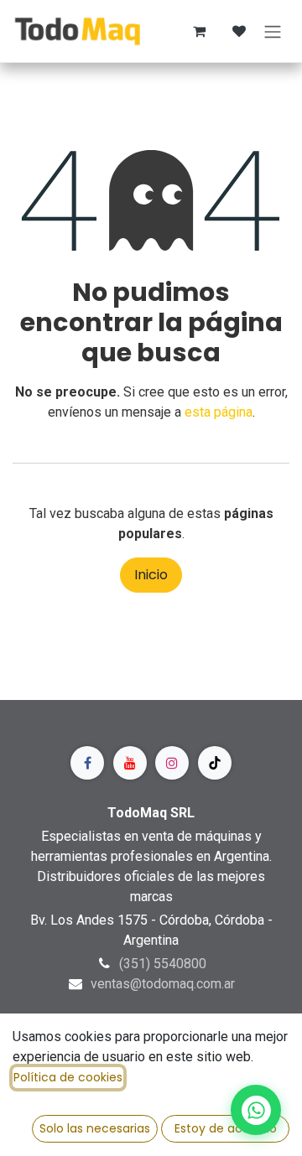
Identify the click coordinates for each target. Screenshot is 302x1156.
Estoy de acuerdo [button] (225, 1128)
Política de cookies (67, 1077)
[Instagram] (172, 763)
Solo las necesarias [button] (94, 1128)
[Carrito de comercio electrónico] (199, 31)
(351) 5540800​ (162, 964)
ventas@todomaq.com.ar (163, 984)
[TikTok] (215, 763)
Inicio (151, 574)
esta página (219, 412)
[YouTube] (130, 763)
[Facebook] (87, 763)
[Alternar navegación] (272, 31)
